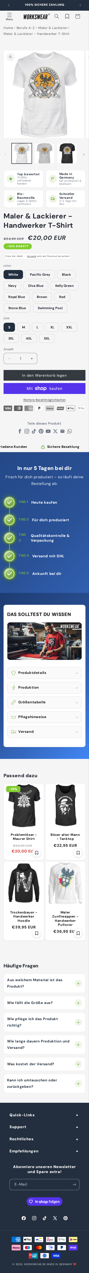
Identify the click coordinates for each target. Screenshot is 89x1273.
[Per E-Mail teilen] (62, 432)
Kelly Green (64, 286)
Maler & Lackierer (52, 28)
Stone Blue (17, 308)
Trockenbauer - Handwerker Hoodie (23, 916)
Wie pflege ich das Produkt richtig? (32, 1022)
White (13, 274)
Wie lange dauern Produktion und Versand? (38, 1044)
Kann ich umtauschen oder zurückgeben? (32, 1083)
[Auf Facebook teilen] (19, 432)
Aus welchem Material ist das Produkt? (35, 983)
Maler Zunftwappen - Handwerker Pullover (65, 918)
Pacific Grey (40, 274)
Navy (12, 286)
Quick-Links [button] (22, 1114)
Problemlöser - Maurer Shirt (24, 837)
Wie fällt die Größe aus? (30, 1002)
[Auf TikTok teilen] (34, 432)
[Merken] (36, 852)
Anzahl (8, 349)
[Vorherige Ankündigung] (9, 5)
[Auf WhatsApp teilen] (69, 432)
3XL (11, 338)
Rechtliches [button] (21, 1138)
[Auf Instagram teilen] (26, 432)
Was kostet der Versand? (30, 1064)
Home (8, 28)
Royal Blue (16, 297)
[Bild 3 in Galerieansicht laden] (67, 153)
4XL (29, 338)
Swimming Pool (50, 308)
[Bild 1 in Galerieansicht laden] (22, 153)
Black (66, 274)
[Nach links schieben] (5, 154)
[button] (9, 16)
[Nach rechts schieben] (84, 154)
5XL (47, 338)
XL (52, 327)
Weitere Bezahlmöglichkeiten (44, 400)
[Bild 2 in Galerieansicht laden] (44, 153)
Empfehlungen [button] (23, 1151)
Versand (31, 256)
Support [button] (17, 1126)
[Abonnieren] (74, 1184)
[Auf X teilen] (55, 432)
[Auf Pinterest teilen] (41, 432)
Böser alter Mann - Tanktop (65, 837)
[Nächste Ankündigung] (80, 5)
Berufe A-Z (26, 28)
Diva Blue (35, 286)
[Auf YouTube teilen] (48, 432)
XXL (69, 327)
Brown (42, 297)
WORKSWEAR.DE (35, 1264)
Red (62, 297)
